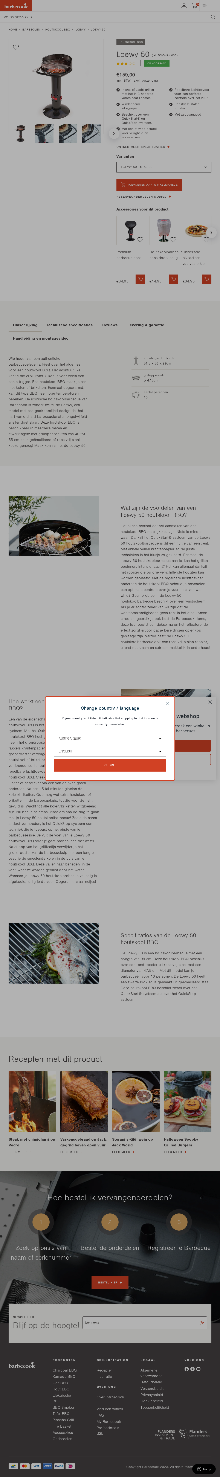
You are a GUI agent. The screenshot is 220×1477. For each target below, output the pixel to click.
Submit (110, 765)
